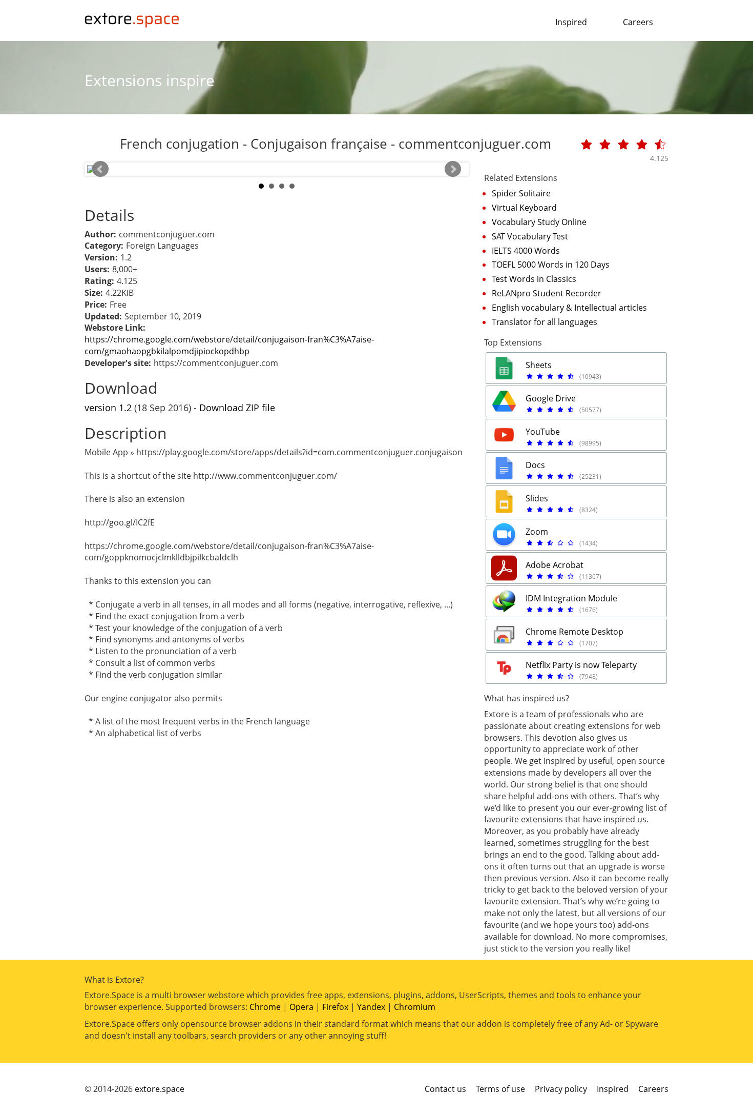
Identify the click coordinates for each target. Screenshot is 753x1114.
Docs (535, 465)
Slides (537, 498)
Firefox (335, 1006)
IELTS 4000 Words (526, 250)
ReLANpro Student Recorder (546, 293)
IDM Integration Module (571, 598)
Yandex (371, 1006)
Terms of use (500, 1089)
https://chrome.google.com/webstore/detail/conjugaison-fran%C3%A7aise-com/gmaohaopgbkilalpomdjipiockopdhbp (229, 345)
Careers (638, 22)
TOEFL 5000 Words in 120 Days (551, 264)
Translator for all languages (544, 322)
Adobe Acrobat (554, 565)
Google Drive (551, 398)
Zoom (537, 531)
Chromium (414, 1006)
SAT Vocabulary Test (530, 236)
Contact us (445, 1089)
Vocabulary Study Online (539, 222)
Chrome (265, 1006)
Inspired (571, 22)
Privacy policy (561, 1089)
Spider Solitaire (521, 193)
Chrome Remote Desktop (574, 631)
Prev (100, 169)
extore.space (159, 1089)
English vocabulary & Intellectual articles (569, 307)
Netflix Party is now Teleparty (581, 665)
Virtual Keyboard (524, 207)
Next (453, 169)
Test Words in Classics (534, 279)
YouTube (543, 431)
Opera (301, 1006)
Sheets (539, 365)
